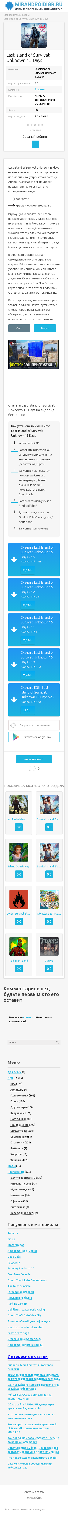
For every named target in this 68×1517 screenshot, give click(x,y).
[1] (28, 125)
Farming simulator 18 (21, 1291)
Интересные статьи (28, 1356)
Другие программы (23, 1177)
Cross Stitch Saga (18, 1333)
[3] (35, 125)
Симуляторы (18, 1130)
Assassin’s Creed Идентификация (29, 1321)
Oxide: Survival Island (19, 913)
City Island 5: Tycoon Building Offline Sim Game (49, 913)
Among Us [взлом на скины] (25, 1344)
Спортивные (18, 1136)
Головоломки (19, 1095)
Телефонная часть (22, 1212)
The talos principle (19, 1286)
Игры (11, 1077)
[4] (39, 125)
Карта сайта (34, 1498)
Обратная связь (34, 1492)
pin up (11, 1239)
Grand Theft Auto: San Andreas (27, 1280)
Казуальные (18, 1113)
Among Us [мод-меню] (22, 1250)
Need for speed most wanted (25, 1327)
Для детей (15, 1072)
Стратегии (17, 1142)
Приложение (16, 1171)
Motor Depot (16, 1244)
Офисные (16, 1201)
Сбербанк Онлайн (19, 1274)
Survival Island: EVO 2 (49, 866)
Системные (17, 1207)
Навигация (17, 1195)
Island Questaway (18, 866)
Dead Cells (14, 1256)
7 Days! (49, 960)
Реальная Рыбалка (20, 1297)
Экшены (40, 89)
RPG (13, 1083)
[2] (31, 125)
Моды (12, 1165)
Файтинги (16, 1148)
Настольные (18, 1119)
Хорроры (16, 1154)
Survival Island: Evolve (49, 819)
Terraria (13, 1233)
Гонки (14, 1101)
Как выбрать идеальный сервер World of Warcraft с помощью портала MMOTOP (32, 1428)
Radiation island (19, 960)
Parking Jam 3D (17, 1303)
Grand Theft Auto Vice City (24, 1315)
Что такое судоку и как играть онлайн (32, 1457)
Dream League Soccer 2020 (24, 1338)
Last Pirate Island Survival (19, 819)
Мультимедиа (19, 1189)
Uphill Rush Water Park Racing (26, 1309)
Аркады (15, 1089)
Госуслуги (14, 1262)
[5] (42, 125)
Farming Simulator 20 (21, 1268)
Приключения (19, 1124)
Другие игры (18, 1107)
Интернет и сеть (21, 1183)
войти (27, 1017)
